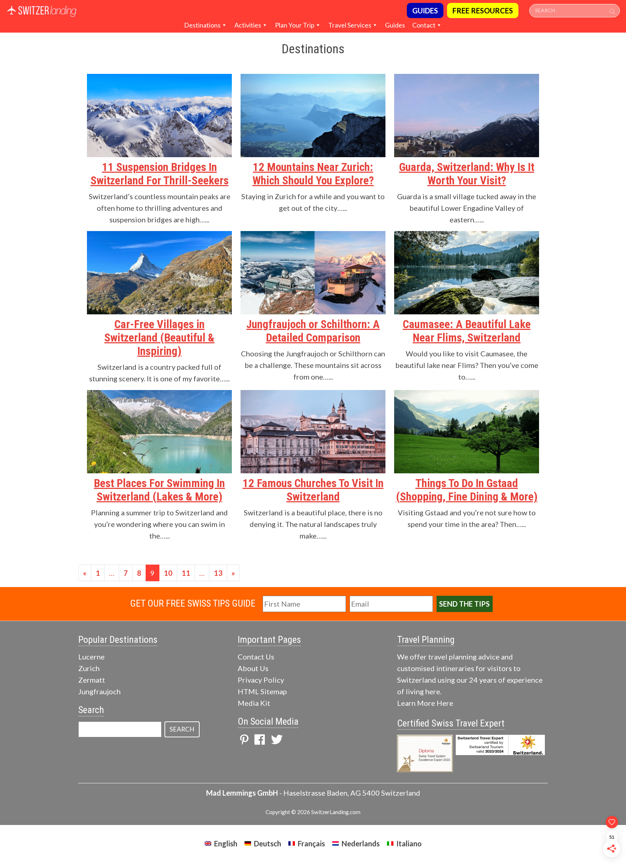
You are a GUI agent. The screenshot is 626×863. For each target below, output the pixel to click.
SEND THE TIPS (464, 603)
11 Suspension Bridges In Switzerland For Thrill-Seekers (160, 173)
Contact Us (256, 656)
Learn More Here (425, 703)
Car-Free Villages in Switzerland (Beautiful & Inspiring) (159, 338)
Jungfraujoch (99, 691)
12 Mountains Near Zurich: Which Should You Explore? (313, 173)
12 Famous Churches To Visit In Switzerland (313, 490)
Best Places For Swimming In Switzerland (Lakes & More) (159, 490)
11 (185, 573)
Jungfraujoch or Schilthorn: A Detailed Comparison (313, 331)
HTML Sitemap (262, 691)
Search (182, 729)
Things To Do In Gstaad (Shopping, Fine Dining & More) (467, 490)
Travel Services (349, 25)
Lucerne (91, 656)
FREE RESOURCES (482, 10)
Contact (423, 25)
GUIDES (425, 10)
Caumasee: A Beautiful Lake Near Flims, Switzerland (467, 331)
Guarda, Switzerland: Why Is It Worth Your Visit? (466, 173)
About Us (253, 668)
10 (168, 573)
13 (218, 573)
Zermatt (91, 679)
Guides (395, 25)
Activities (247, 25)
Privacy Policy (261, 679)
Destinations (202, 25)
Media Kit (254, 703)
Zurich (89, 668)
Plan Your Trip (294, 25)
